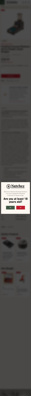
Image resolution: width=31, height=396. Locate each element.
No (20, 207)
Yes (10, 207)
